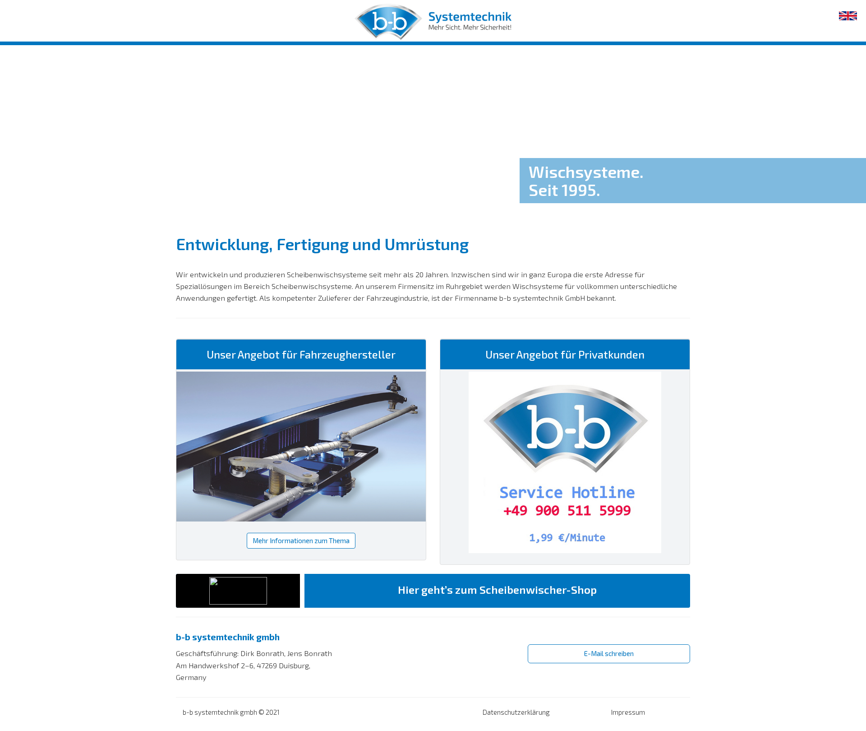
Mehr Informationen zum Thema (301, 540)
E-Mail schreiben (609, 653)
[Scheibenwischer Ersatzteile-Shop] (238, 591)
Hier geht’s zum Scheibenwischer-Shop (497, 589)
